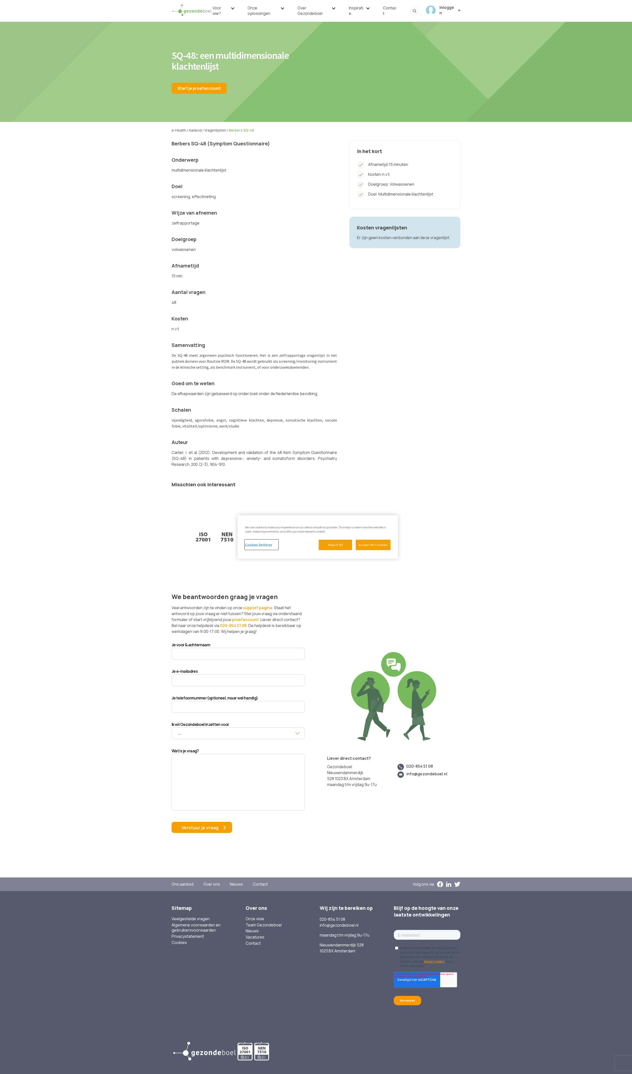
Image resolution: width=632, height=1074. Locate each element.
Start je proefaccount (199, 88)
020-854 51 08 (233, 625)
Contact (389, 10)
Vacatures (255, 937)
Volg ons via (423, 884)
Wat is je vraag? (185, 751)
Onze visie (255, 918)
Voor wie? (217, 10)
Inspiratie (356, 10)
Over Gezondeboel (309, 10)
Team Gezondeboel (264, 925)
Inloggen (446, 10)
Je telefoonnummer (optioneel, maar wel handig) (215, 698)
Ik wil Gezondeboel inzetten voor (200, 724)
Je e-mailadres (185, 671)
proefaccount (245, 619)
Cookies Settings (258, 544)
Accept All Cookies (373, 545)
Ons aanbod (183, 884)
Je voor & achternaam (191, 645)
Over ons (211, 884)
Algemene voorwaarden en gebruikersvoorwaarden (196, 927)
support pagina (257, 607)
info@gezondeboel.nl (426, 774)
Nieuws (236, 884)
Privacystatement (188, 936)
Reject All (335, 545)
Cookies (179, 942)
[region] (317, 537)
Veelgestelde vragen (191, 918)
